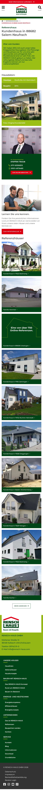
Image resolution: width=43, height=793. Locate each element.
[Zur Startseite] (2, 21)
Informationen (11, 750)
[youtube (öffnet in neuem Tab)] (13, 784)
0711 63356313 (17, 165)
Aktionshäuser (11, 670)
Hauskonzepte (11, 673)
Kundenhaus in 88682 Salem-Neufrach (16, 23)
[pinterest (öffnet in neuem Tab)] (17, 784)
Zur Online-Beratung (20, 172)
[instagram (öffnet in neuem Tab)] (9, 784)
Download (9, 754)
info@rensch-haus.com (19, 649)
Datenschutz (10, 772)
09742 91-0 (14, 646)
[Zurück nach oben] (38, 787)
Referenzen (9, 724)
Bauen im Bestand (12, 692)
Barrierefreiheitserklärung (16, 777)
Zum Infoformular (11, 231)
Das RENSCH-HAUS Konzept (16, 684)
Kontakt (8, 742)
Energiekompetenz (12, 702)
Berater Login (10, 780)
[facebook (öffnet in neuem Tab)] (4, 784)
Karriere (8, 732)
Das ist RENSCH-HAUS (14, 721)
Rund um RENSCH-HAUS (15, 688)
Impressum (10, 774)
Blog (7, 746)
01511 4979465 (17, 168)
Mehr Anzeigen (20, 606)
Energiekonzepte (12, 710)
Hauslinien (9, 666)
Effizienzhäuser (11, 706)
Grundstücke (10, 757)
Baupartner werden (12, 728)
